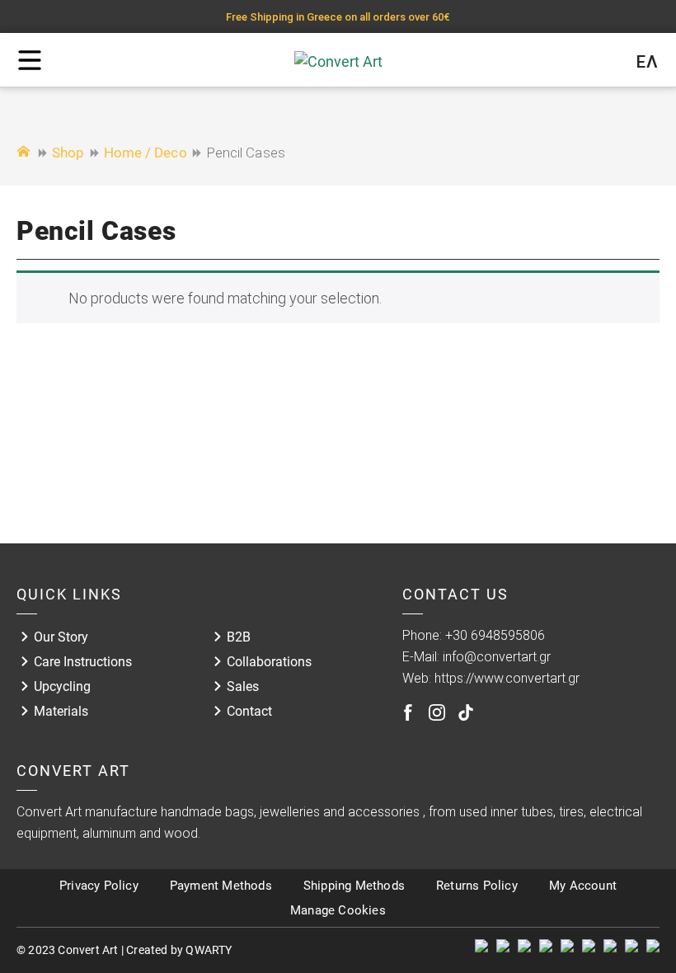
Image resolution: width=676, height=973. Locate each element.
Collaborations (269, 662)
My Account (583, 885)
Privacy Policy (98, 885)
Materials (61, 711)
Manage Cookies (338, 910)
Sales (243, 686)
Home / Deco (145, 152)
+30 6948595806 (495, 635)
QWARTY (208, 950)
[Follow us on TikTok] (465, 712)
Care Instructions (83, 662)
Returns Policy (477, 885)
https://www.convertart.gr (507, 678)
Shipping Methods (354, 885)
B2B (239, 637)
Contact (249, 711)
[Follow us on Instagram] (437, 712)
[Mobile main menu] (29, 60)
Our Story (61, 637)
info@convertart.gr (497, 657)
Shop (68, 152)
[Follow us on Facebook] (408, 712)
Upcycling (62, 686)
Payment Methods (221, 885)
